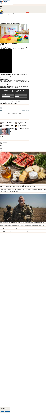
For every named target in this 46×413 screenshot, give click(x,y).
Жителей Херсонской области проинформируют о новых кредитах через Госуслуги (17, 228)
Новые (1, 109)
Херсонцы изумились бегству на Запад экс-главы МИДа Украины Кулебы (8, 101)
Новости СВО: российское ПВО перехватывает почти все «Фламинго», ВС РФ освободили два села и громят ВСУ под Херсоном (28, 227)
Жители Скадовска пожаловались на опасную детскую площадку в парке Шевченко (32, 225)
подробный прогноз (2, 142)
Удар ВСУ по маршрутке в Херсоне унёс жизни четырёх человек (18, 225)
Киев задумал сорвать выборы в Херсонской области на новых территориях (15, 231)
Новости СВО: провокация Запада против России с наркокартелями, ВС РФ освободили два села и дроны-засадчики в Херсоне (26, 230)
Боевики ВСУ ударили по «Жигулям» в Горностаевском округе (30, 186)
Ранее (6, 109)
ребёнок (4, 103)
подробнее (5, 142)
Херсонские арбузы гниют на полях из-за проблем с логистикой (6, 230)
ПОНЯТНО (5, 411)
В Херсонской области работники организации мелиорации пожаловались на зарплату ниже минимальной (34, 228)
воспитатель (6, 103)
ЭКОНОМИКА (1, 8)
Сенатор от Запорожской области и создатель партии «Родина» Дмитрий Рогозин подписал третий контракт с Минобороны (12, 222)
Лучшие (3, 109)
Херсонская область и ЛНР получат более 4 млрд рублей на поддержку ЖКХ (11, 191)
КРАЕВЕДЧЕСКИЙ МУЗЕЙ (3, 10)
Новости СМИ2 (1, 136)
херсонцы (2, 103)
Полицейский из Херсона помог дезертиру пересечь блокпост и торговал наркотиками (8, 227)
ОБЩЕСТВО (1, 6)
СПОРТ (1, 9)
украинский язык (15, 103)
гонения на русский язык (10, 103)
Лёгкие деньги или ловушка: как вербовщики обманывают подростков (7, 189)
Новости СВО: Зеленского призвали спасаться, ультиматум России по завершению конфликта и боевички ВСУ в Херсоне (11, 186)
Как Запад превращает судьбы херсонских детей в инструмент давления (8, 102)
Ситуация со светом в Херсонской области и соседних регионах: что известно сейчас (31, 222)
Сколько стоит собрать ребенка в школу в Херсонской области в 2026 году (29, 231)
